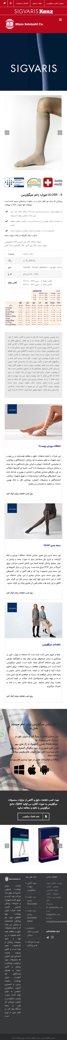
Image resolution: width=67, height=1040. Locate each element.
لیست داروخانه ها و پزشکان (33, 943)
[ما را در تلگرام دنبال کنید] (4, 3)
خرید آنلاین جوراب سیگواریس (31, 886)
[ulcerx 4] (33, 132)
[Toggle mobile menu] (60, 19)
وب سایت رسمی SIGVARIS (32, 900)
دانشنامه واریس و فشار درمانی (32, 931)
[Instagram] (52, 937)
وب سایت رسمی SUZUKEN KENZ (32, 916)
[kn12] (33, 505)
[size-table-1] (33, 289)
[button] (7, 132)
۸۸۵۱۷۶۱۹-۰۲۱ (53, 915)
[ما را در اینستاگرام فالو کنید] (11, 3)
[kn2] (33, 405)
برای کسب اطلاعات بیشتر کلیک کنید (19, 493)
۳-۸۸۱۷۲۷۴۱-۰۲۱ (54, 908)
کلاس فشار (12, 283)
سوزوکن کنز (9, 1002)
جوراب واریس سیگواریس (13, 996)
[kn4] (33, 604)
